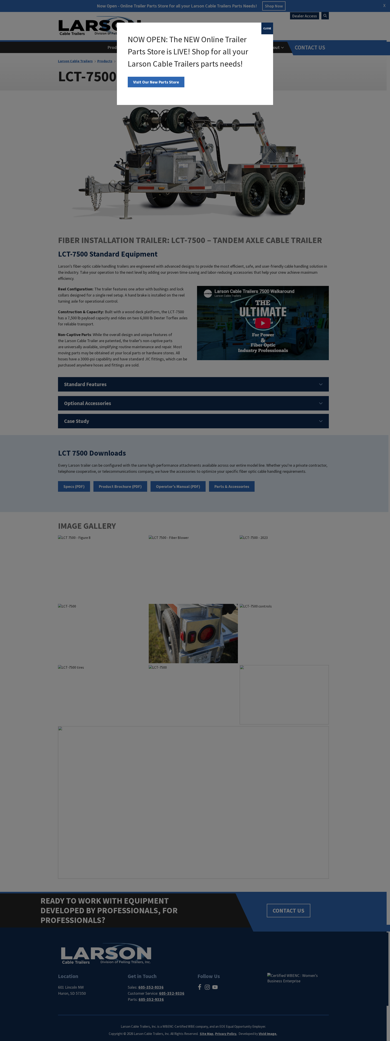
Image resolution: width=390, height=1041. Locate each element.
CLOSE (267, 28)
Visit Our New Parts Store (156, 82)
